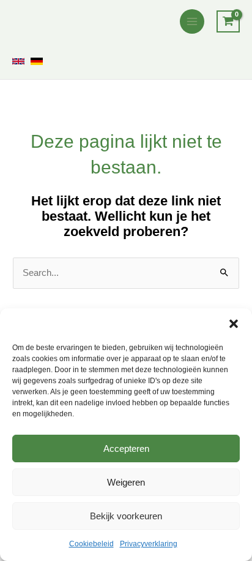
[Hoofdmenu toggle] (192, 21)
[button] (234, 324)
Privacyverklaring (148, 544)
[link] (18, 61)
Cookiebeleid (91, 544)
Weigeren (126, 482)
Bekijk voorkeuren (126, 516)
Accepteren (126, 448)
